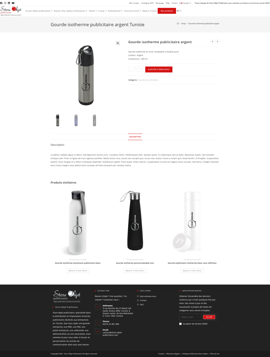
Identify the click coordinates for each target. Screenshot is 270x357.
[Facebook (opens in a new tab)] (1, 3)
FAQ (141, 304)
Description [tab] (135, 137)
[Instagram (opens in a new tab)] (5, 3)
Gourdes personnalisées (148, 80)
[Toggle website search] (180, 11)
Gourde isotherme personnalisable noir (135, 263)
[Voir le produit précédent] (212, 41)
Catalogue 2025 (147, 3)
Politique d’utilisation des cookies (195, 353)
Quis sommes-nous (148, 296)
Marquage (160, 3)
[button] (118, 43)
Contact (175, 3)
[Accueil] (178, 23)
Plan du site (214, 353)
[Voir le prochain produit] (217, 41)
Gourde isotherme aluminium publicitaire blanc (78, 263)
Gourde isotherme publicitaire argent (203, 23)
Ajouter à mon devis (159, 69)
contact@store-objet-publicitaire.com (112, 333)
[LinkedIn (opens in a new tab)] (9, 3)
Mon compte (134, 3)
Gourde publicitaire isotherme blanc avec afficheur (192, 263)
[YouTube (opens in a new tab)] (13, 3)
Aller (209, 317)
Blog (167, 3)
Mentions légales (173, 353)
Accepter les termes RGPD (195, 323)
